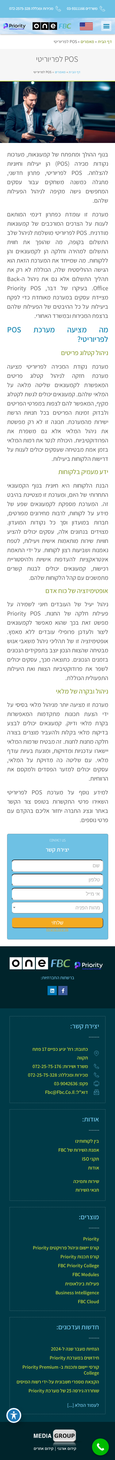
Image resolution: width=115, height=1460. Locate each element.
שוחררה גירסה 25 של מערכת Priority (64, 1390)
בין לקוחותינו (87, 1141)
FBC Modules (85, 1274)
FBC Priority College (78, 1265)
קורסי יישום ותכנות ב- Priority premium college (60, 1370)
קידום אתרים (43, 1448)
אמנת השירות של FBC (78, 1150)
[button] (106, 26)
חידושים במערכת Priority (74, 1358)
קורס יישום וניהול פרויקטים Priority (66, 1247)
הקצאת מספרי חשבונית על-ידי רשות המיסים (58, 1382)
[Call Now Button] (100, 1446)
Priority (91, 1239)
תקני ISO (90, 1159)
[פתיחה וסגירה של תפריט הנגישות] (13, 1415)
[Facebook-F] (62, 990)
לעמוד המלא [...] (83, 1405)
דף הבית (105, 41)
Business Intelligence (77, 1292)
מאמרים (87, 41)
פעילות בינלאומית (82, 1283)
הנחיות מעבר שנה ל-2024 (75, 1349)
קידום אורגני (67, 1448)
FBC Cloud (88, 1301)
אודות (93, 1168)
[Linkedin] (52, 990)
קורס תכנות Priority (79, 1256)
